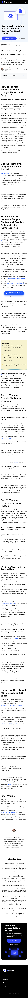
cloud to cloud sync (6, 375)
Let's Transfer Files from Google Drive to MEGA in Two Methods (14, 886)
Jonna (7, 67)
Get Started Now (9, 38)
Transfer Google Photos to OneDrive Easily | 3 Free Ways (14, 864)
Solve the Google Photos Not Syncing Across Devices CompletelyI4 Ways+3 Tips (14, 875)
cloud (9, 784)
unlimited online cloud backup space (11, 723)
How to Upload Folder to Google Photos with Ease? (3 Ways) (14, 897)
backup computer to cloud (8, 812)
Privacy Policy (11, 993)
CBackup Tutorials (7, 44)
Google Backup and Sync (8, 603)
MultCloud (15, 638)
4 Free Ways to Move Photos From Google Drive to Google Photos (14, 909)
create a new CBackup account (15, 283)
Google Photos (5, 173)
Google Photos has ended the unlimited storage (12, 706)
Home (2, 44)
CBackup (3, 241)
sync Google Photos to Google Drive (15, 278)
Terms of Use (17, 993)
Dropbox (15, 463)
